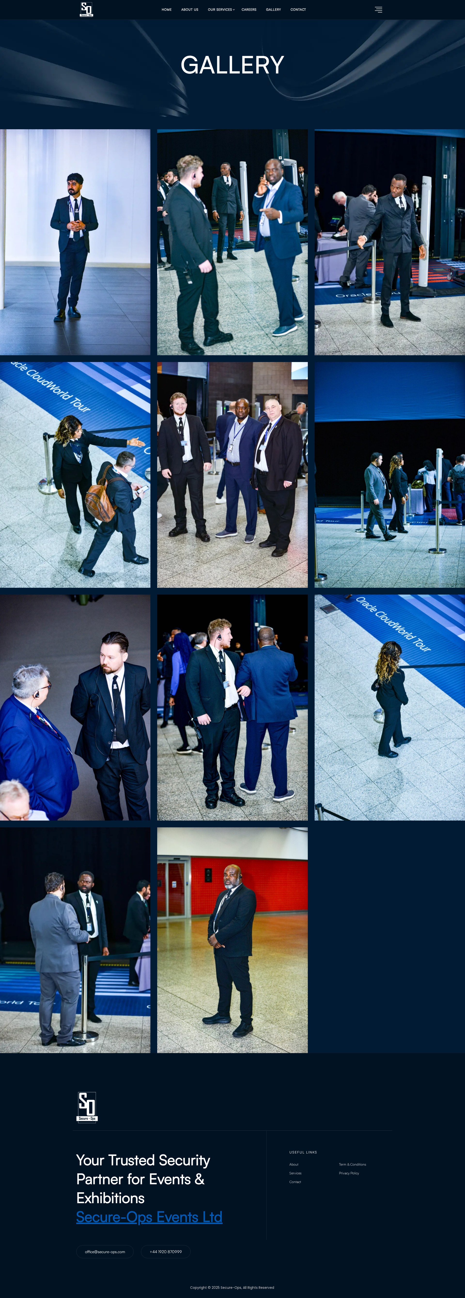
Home (167, 9)
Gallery (273, 9)
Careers (249, 9)
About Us (189, 9)
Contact (298, 9)
